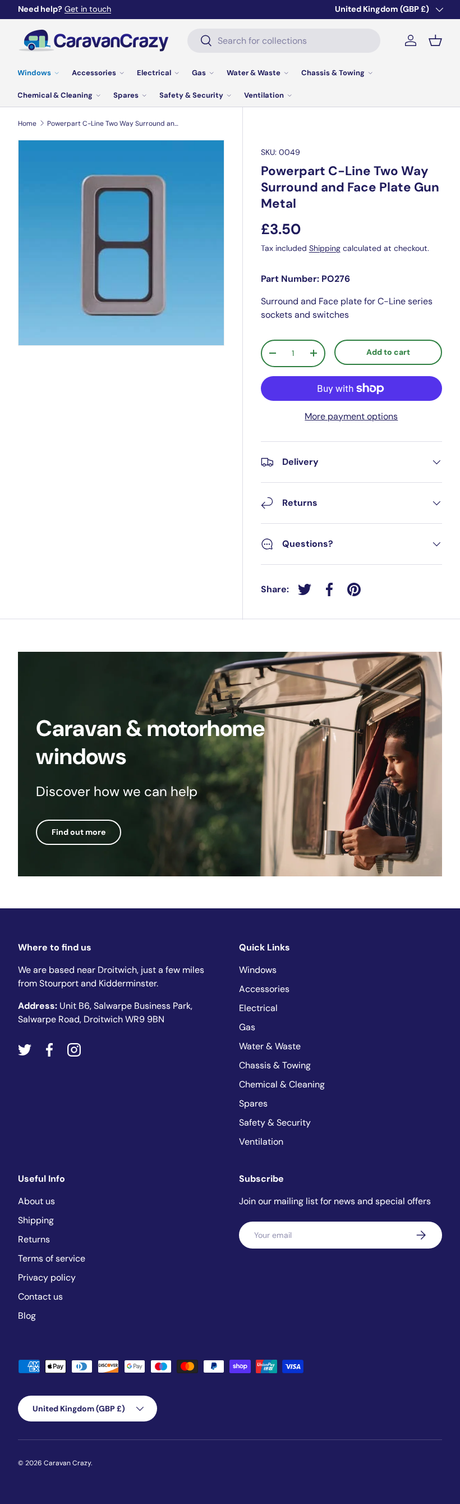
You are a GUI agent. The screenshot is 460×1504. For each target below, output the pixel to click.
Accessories (264, 989)
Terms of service (51, 1258)
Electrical (258, 1008)
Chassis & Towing (275, 1065)
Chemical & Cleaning (282, 1084)
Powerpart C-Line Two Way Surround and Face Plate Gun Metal (114, 123)
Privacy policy (47, 1277)
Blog (27, 1316)
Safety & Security (275, 1122)
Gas (247, 1027)
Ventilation (261, 1142)
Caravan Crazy (67, 1463)
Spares (253, 1103)
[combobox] (284, 41)
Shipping (325, 248)
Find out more (78, 832)
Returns (34, 1239)
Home (27, 123)
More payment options (351, 416)
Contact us (40, 1296)
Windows (258, 970)
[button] (435, 40)
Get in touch (88, 9)
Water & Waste (270, 1046)
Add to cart (388, 352)
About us (36, 1201)
